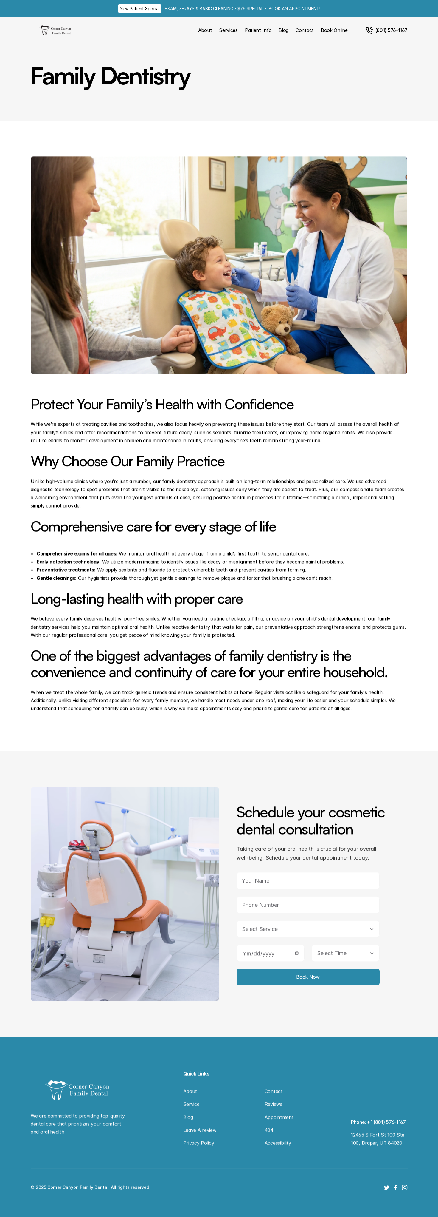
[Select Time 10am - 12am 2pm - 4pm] (345, 953)
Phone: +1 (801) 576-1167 (378, 1122)
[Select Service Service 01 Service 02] (307, 928)
